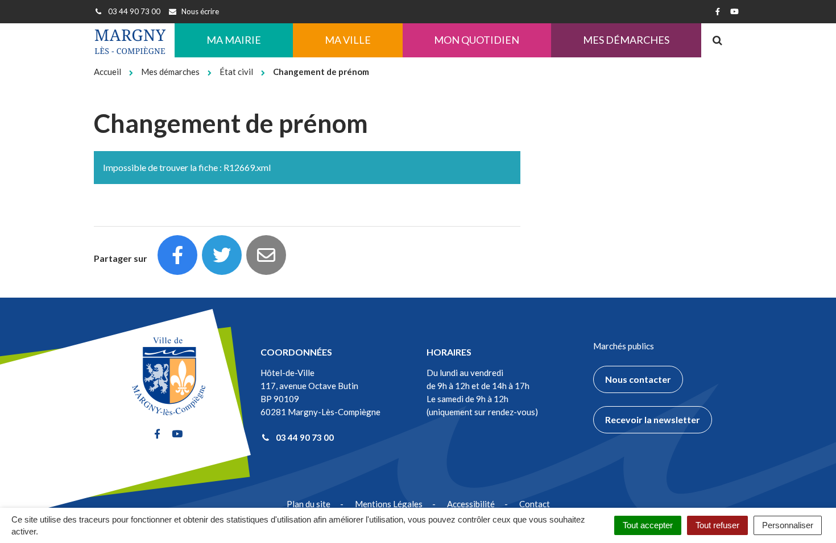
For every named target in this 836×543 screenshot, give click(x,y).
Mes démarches (626, 40)
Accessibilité (471, 504)
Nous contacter (638, 379)
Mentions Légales (389, 504)
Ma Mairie (233, 40)
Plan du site (308, 504)
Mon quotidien (476, 40)
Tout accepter (648, 525)
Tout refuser (717, 525)
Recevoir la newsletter (652, 419)
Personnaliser (787, 525)
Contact (534, 504)
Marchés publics (623, 346)
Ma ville (348, 40)
